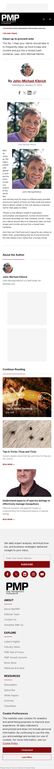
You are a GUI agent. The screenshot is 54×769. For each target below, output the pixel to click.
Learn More (27, 757)
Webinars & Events (14, 668)
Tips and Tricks (10, 33)
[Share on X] (24, 93)
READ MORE (8, 464)
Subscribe (27, 564)
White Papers (11, 695)
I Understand (27, 750)
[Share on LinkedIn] (29, 93)
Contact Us (10, 619)
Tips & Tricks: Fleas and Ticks (19, 451)
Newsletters (10, 684)
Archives (9, 700)
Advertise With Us (13, 624)
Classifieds (10, 706)
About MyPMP (12, 609)
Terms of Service (17, 768)
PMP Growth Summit (15, 657)
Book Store (10, 662)
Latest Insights (12, 641)
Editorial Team (12, 614)
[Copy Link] (34, 93)
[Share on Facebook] (19, 93)
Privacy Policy (5, 768)
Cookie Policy (10, 743)
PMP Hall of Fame (14, 652)
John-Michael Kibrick (29, 81)
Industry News (12, 646)
